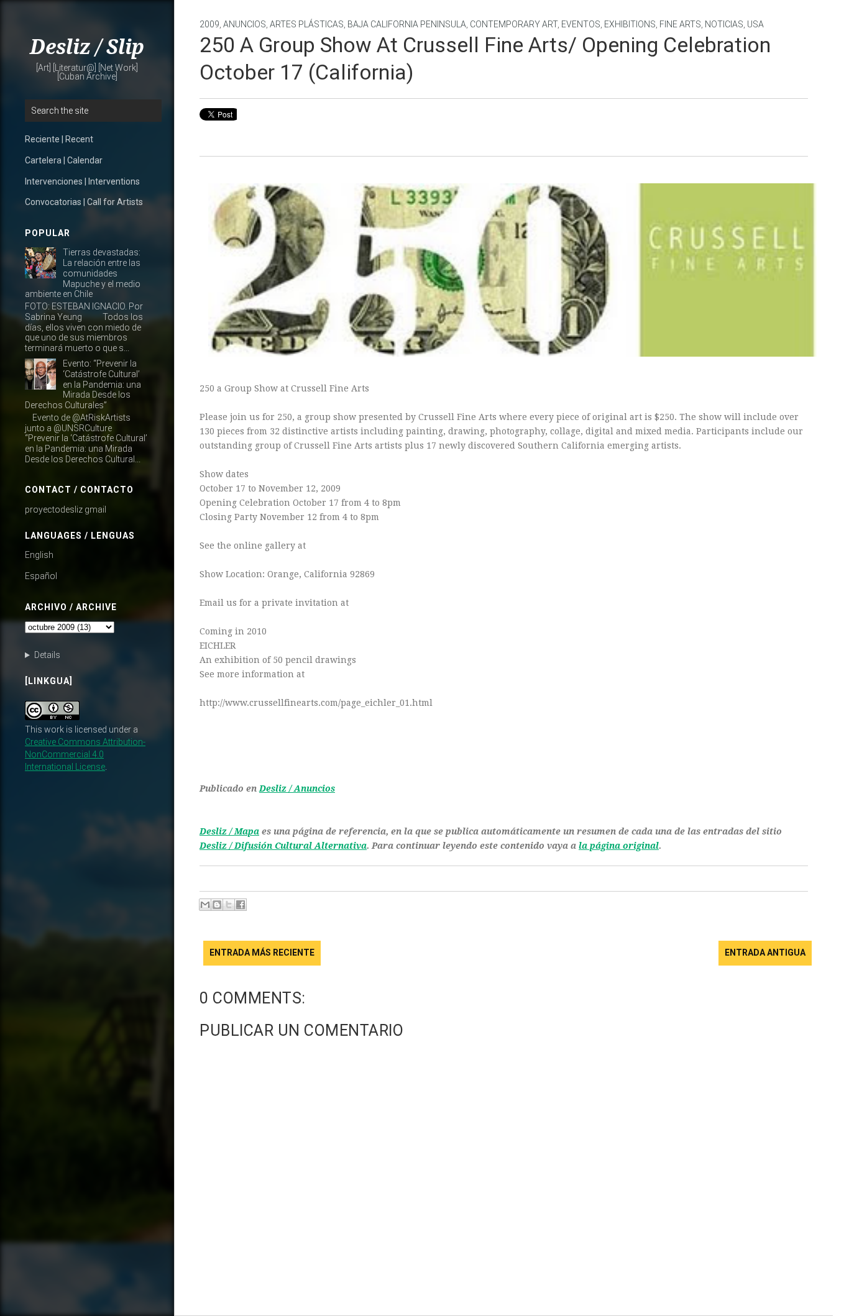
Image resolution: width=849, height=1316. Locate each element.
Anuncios (244, 24)
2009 (209, 24)
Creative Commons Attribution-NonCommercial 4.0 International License (85, 754)
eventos (580, 24)
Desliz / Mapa (229, 831)
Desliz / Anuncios (297, 788)
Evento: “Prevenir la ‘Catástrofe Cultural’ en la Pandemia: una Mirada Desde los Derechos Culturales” (83, 384)
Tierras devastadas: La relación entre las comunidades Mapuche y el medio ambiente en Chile (82, 273)
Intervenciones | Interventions (82, 181)
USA (755, 24)
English (39, 555)
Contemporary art (514, 24)
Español (41, 576)
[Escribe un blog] (217, 904)
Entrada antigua (765, 952)
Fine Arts (680, 24)
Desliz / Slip (87, 47)
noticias (724, 24)
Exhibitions (630, 24)
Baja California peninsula (406, 24)
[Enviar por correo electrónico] (205, 904)
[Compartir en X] (229, 904)
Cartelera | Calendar (64, 160)
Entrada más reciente (261, 952)
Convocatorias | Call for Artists (84, 202)
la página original (619, 846)
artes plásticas (307, 24)
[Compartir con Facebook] (240, 904)
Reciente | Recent (59, 139)
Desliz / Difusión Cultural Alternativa (283, 846)
